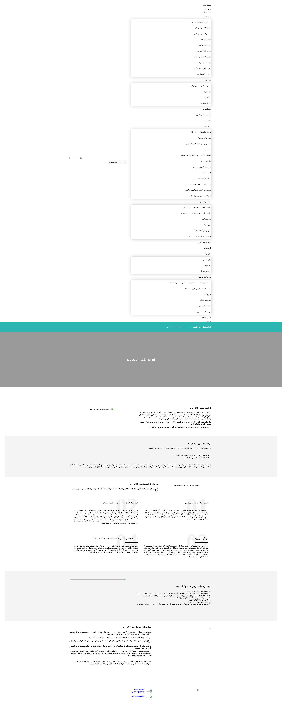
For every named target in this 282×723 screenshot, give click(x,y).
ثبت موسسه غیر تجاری (138, 696)
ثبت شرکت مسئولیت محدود (137, 691)
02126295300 (113, 162)
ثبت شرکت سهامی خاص (139, 689)
